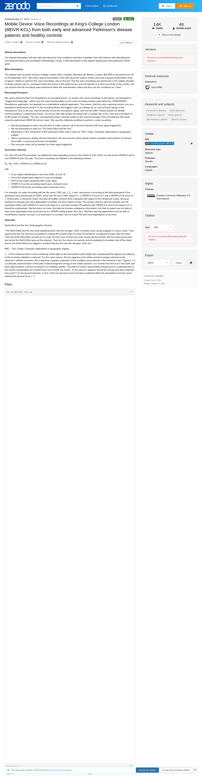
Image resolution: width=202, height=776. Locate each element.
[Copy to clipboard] (191, 143)
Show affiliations (126, 43)
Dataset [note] (117, 19)
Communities (91, 6)
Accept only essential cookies (176, 770)
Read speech (175, 115)
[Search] (77, 6)
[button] (70, 292)
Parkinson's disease (156, 110)
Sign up (187, 6)
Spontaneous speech (157, 119)
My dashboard (110, 6)
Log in (168, 6)
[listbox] (163, 227)
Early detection (177, 110)
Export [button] (179, 262)
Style (147, 227)
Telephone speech (155, 115)
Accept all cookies (147, 770)
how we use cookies (62, 770)
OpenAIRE (156, 87)
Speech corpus (178, 119)
